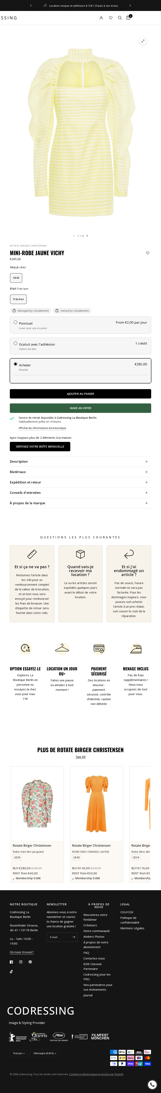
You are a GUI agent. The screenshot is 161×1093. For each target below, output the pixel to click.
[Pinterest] (33, 962)
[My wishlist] (111, 18)
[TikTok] (14, 971)
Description (19, 461)
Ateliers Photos (93, 936)
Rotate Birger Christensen (28, 245)
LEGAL (125, 904)
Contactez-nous (94, 958)
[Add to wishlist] (147, 252)
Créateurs (90, 925)
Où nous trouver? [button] (22, 952)
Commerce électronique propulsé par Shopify (96, 1074)
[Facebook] (14, 962)
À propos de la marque (27, 503)
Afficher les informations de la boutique (42, 428)
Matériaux (18, 472)
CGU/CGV (126, 912)
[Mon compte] (94, 18)
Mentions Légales (132, 928)
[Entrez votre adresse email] (74, 937)
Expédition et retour (25, 482)
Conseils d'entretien (25, 493)
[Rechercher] (120, 18)
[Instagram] (23, 962)
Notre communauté (96, 931)
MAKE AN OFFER (101, 409)
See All (80, 757)
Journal (87, 995)
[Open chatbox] (152, 1084)
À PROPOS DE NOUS (98, 905)
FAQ (86, 953)
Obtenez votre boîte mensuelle (40, 446)
